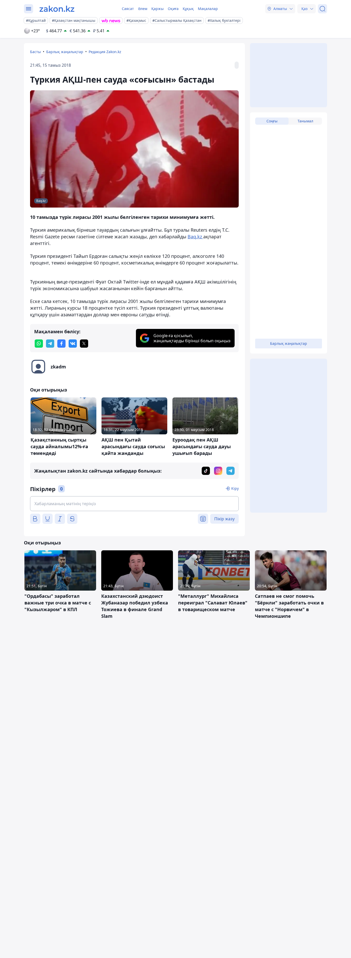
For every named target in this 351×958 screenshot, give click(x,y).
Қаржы (157, 8)
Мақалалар (208, 8)
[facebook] (61, 343)
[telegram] (50, 343)
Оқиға (173, 8)
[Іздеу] (322, 8)
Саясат (128, 8)
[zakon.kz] (57, 9)
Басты (35, 51)
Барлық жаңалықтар (64, 51)
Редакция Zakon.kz (105, 51)
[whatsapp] (38, 343)
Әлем (142, 8)
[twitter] (84, 343)
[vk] (72, 343)
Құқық (188, 8)
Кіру (235, 488)
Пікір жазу (224, 519)
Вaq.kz (195, 236)
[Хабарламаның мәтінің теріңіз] (134, 503)
